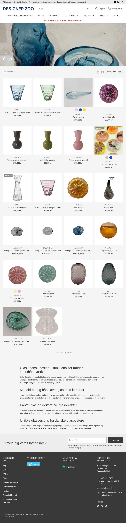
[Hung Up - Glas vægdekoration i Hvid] (47, 230)
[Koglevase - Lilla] (78, 274)
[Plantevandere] (78, 92)
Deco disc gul (78, 208)
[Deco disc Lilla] (108, 92)
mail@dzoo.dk (106, 488)
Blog (5, 478)
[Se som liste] (102, 71)
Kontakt (6, 491)
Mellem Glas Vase (47, 341)
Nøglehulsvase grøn (48, 160)
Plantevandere (78, 117)
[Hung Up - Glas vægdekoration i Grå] (17, 230)
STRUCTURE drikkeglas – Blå (17, 112)
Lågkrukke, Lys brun (109, 251)
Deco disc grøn (48, 294)
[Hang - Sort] (108, 187)
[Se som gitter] (98, 71)
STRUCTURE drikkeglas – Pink (48, 208)
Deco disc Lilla (109, 117)
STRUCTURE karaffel (17, 208)
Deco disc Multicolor (109, 165)
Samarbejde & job (10, 495)
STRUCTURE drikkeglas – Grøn (48, 112)
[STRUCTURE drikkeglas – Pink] (47, 187)
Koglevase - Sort (109, 294)
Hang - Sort (108, 208)
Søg (4, 466)
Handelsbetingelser (10, 482)
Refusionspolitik (9, 487)
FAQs (5, 474)
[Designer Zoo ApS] (18, 9)
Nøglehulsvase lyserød (78, 160)
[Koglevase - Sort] (108, 274)
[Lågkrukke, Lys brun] (108, 230)
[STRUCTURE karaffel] (17, 187)
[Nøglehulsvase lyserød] (78, 140)
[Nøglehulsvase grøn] (47, 140)
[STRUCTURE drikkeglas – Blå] (17, 92)
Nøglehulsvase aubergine (17, 160)
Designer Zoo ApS (22, 514)
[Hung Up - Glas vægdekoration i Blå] (78, 230)
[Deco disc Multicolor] (108, 140)
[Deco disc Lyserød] (17, 274)
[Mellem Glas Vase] (47, 321)
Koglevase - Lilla (78, 294)
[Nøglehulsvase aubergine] (17, 140)
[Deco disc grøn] (47, 274)
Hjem (5, 53)
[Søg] (87, 8)
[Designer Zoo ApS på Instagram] (118, 2)
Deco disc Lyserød (17, 298)
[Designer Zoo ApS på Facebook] (115, 2)
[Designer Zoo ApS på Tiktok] (122, 2)
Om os (5, 470)
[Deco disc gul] (78, 187)
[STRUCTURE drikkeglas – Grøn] (47, 92)
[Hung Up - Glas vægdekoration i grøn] (17, 321)
